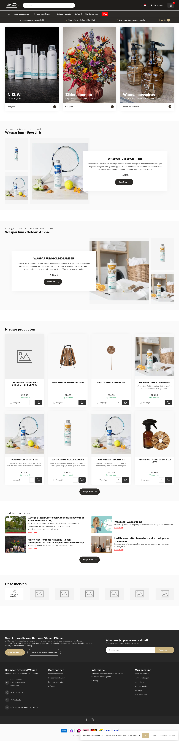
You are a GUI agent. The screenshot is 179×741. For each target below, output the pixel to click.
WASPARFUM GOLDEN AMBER (154, 382)
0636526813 (15, 700)
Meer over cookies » (167, 735)
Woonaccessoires (21, 14)
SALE (105, 14)
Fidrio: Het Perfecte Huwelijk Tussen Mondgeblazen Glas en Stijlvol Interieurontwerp (56, 541)
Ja (145, 735)
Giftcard (78, 14)
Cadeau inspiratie (64, 14)
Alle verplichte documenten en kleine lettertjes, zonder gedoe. (107, 675)
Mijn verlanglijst (141, 686)
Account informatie (143, 673)
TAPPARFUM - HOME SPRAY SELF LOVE (154, 461)
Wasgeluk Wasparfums (128, 521)
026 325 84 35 (16, 692)
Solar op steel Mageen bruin (111, 382)
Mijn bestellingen (142, 678)
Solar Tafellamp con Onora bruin (68, 382)
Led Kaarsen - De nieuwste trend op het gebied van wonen (142, 540)
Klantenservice (91, 14)
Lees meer (32, 532)
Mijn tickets (139, 682)
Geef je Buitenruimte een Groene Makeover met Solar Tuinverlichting (56, 519)
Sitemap (94, 681)
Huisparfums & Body (42, 14)
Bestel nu (122, 182)
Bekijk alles (88, 491)
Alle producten (141, 694)
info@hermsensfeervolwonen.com (24, 707)
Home (7, 14)
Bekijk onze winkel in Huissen (44, 652)
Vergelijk (16, 403)
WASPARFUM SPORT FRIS (24, 460)
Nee (154, 735)
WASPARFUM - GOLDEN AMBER (68, 460)
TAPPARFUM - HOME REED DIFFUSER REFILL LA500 (24, 383)
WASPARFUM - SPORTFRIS (111, 460)
